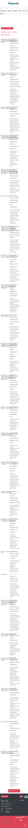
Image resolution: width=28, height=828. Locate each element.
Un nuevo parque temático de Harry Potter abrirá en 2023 (15, 497)
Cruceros (8, 806)
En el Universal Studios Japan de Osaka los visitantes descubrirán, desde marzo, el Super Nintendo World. (15, 366)
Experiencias (9, 804)
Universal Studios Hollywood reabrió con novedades (13, 291)
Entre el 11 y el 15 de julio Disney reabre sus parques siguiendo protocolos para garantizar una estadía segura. (15, 566)
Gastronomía (9, 808)
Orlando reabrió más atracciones (14, 578)
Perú (20, 10)
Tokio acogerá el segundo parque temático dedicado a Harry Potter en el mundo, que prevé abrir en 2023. (14, 510)
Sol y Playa (7, 801)
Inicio (4, 28)
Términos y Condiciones (7, 826)
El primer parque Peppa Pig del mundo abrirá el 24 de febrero (15, 232)
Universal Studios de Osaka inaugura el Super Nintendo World (13, 351)
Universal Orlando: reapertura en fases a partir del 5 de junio (14, 606)
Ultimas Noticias (8, 811)
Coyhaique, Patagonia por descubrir (14, 692)
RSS (20, 820)
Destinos (10, 10)
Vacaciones (15, 10)
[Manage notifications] (25, 825)
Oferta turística (3, 801)
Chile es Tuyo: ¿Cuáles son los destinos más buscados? (14, 202)
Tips (24, 10)
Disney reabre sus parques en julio (14, 555)
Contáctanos (19, 817)
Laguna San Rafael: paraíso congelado (15, 662)
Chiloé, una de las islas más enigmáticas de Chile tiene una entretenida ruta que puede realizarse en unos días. (15, 424)
